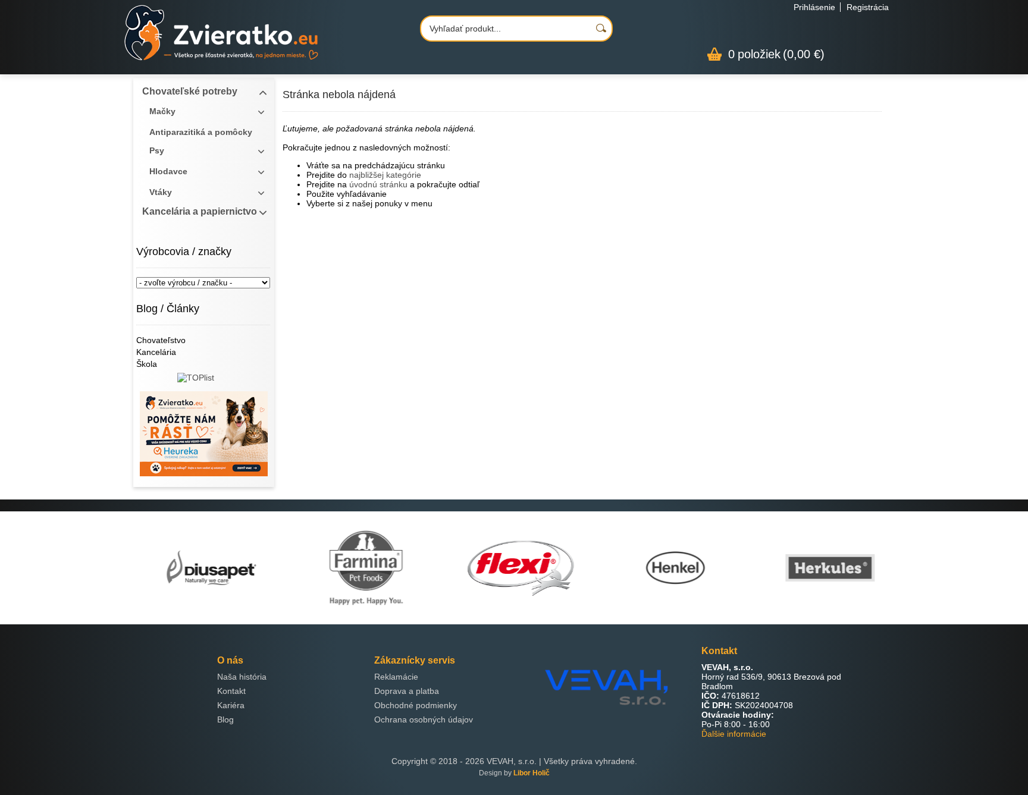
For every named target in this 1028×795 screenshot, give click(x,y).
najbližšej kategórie (385, 175)
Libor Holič (531, 773)
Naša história (242, 676)
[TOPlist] (203, 382)
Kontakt (231, 691)
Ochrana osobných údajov (423, 719)
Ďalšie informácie (733, 734)
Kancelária (156, 352)
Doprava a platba (406, 691)
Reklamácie (396, 676)
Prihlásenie (814, 7)
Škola (146, 364)
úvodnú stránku (378, 184)
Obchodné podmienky (415, 705)
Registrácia (868, 7)
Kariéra (231, 705)
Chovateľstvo (161, 340)
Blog (225, 719)
